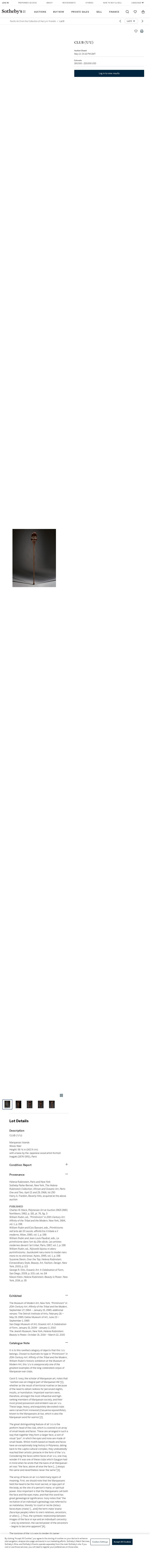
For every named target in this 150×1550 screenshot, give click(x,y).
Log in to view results (109, 73)
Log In (5, 3)
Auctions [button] (40, 12)
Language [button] (136, 3)
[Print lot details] (141, 31)
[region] (75, 1542)
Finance (114, 12)
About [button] (49, 3)
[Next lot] (142, 21)
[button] (34, 558)
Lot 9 (61, 21)
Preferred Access (27, 3)
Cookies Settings (100, 1542)
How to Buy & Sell (112, 3)
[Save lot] (136, 31)
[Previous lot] (120, 21)
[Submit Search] (127, 11)
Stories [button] (89, 3)
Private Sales (80, 12)
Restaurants (69, 3)
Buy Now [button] (58, 12)
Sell (99, 12)
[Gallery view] (61, 1095)
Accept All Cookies (122, 1542)
